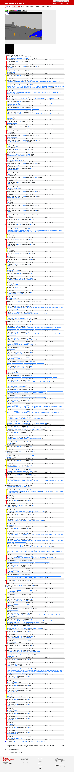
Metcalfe (16, 160)
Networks (32, 6)
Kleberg (12, 339)
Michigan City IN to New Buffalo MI (14, 448)
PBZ (31, 182)
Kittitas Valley (10, 118)
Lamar (26, 551)
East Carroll (20, 423)
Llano (57, 614)
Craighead (17, 141)
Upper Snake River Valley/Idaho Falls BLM (16, 323)
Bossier (16, 534)
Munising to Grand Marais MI (27, 279)
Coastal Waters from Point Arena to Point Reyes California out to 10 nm (31, 577)
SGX (28, 389)
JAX (29, 57)
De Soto (58, 534)
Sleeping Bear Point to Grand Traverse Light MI (41, 87)
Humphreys (36, 429)
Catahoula (37, 423)
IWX (31, 446)
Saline (30, 397)
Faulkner (9, 188)
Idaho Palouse (38, 562)
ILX (28, 664)
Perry (24, 397)
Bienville (50, 534)
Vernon (52, 412)
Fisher (8, 335)
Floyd (23, 381)
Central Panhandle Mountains (13, 562)
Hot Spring (44, 397)
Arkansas (20, 397)
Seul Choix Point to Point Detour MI (14, 353)
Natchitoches (37, 534)
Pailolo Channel (10, 546)
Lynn (32, 381)
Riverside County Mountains (13, 391)
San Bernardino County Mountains (54, 391)
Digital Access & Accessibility (60, 766)
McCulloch (12, 333)
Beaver (15, 193)
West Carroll (14, 423)
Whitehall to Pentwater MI (47, 491)
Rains (13, 551)
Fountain (17, 738)
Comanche (27, 329)
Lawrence (9, 428)
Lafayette (17, 412)
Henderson (17, 696)
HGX (28, 625)
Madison (29, 423)
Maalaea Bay (29, 546)
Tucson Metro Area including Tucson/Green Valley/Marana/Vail (22, 671)
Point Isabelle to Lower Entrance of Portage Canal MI (46, 377)
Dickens (34, 381)
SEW (30, 469)
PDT (28, 117)
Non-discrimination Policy (59, 764)
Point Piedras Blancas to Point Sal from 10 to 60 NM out (18, 600)
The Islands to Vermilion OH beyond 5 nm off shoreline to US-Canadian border (23, 231)
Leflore (26, 429)
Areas (18, 6)
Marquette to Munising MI (12, 466)
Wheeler (8, 386)
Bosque (42, 520)
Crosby (20, 381)
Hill (27, 520)
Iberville (13, 406)
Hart (10, 160)
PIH (30, 321)
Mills (50, 551)
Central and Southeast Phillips (30, 363)
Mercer (19, 197)
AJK (31, 524)
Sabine (42, 534)
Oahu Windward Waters (30, 480)
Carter (40, 329)
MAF (28, 357)
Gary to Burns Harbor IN (26, 462)
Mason (8, 486)
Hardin (10, 438)
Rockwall (32, 557)
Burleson (9, 627)
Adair (8, 160)
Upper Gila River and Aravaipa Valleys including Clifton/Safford (35, 673)
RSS (40, 768)
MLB (29, 154)
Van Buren (17, 188)
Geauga (12, 284)
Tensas (41, 423)
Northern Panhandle (30, 562)
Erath (8, 557)
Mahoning (9, 270)
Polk (37, 628)
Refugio (29, 339)
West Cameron (41, 412)
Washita (13, 327)
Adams (11, 67)
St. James (39, 406)
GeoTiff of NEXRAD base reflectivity (37, 741)
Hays (47, 614)
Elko (8, 127)
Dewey (28, 327)
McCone (42, 363)
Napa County (28, 637)
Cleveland (59, 327)
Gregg (46, 540)
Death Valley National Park (12, 651)
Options (19, 10)
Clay (32, 344)
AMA (28, 385)
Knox (30, 344)
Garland (27, 397)
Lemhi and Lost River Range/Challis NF (33, 323)
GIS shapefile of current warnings (20, 741)
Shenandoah (12, 165)
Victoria (8, 339)
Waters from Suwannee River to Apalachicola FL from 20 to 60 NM (20, 255)
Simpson (53, 428)
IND (28, 496)
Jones (53, 333)
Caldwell (27, 534)
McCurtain (9, 596)
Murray (11, 329)
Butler (8, 193)
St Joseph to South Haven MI (35, 491)
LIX (28, 405)
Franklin (32, 423)
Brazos (28, 628)
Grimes (42, 627)
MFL (29, 239)
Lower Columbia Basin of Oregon (44, 307)
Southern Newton (37, 438)
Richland (25, 423)
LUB (28, 380)
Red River (54, 534)
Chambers (21, 628)
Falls (30, 520)
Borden (18, 358)
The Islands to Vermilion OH (13, 230)
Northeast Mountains (17, 566)
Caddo (14, 329)
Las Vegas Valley (10, 656)
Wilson (60, 614)
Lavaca (23, 614)
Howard (12, 358)
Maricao (8, 72)
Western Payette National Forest (40, 313)
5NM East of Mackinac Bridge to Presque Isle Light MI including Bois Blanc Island (23, 103)
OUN (28, 326)
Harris (57, 627)
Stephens (32, 329)
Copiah (49, 428)
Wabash (13, 502)
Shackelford (57, 333)
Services (43, 6)
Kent (12, 381)
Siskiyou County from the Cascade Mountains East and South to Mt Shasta (41, 98)
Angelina (15, 540)
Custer (31, 327)
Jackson (49, 329)
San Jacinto (33, 628)
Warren (35, 428)
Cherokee (39, 540)
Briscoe (17, 381)
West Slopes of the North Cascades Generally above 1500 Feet (20, 476)
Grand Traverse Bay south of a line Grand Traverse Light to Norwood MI (21, 86)
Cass (19, 542)
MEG (36, 140)
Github (40, 763)
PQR (31, 347)
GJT (31, 168)
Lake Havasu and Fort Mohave (13, 647)
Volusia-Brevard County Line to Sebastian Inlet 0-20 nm (18, 155)
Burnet (49, 614)
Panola (28, 540)
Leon (12, 151)
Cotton (53, 329)
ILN (28, 604)
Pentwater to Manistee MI (12, 491)
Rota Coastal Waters (11, 511)
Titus (22, 542)
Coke (21, 333)
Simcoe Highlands (30, 318)
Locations (11, 10)
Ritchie (8, 123)
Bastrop (40, 614)
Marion (15, 429)
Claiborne (46, 428)
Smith (49, 540)
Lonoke (12, 137)
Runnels (24, 333)
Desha (34, 418)
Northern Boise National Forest (13, 313)
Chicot (11, 443)
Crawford (9, 701)
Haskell (43, 333)
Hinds (38, 428)
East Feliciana (41, 407)
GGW (31, 361)
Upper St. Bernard (54, 406)
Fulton (14, 691)
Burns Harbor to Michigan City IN (14, 462)
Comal (35, 614)
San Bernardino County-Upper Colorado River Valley (29, 651)
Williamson (53, 614)
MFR (30, 91)
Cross (8, 141)
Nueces (16, 339)
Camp (24, 542)
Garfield (19, 327)
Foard (19, 344)
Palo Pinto (46, 557)
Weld (8, 67)
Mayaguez (13, 72)
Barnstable (17, 506)
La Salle (23, 534)
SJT (28, 332)
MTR (31, 574)
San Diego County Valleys (37, 392)
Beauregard (9, 414)
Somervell (21, 557)
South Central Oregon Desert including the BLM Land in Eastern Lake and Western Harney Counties (27, 92)
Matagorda (28, 627)
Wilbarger (23, 344)
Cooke (8, 520)
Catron (8, 236)
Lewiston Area (23, 562)
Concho (40, 333)
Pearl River (22, 434)
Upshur (55, 540)
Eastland (35, 551)
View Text (17, 57)
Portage (17, 270)
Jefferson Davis (15, 428)
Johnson (17, 557)
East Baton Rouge (27, 406)
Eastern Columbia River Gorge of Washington (16, 318)
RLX (31, 121)
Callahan (31, 333)
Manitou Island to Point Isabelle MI (14, 377)
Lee (38, 614)
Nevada (35, 530)
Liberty (12, 627)
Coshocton (9, 183)
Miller (15, 530)
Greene (8, 661)
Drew (16, 418)
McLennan (38, 520)
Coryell (47, 551)
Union (8, 530)
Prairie (15, 137)
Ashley (8, 443)
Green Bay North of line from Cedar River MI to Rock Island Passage (46, 81)
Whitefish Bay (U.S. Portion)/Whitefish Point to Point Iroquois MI (43, 113)
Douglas (9, 225)
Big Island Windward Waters (19, 480)
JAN (28, 421)
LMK (36, 159)
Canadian (46, 327)
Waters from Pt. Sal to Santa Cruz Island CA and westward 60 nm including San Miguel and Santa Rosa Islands (35, 621)
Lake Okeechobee (11, 241)
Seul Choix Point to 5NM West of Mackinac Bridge (47, 86)
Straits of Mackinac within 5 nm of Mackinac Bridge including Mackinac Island (23, 109)
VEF (32, 645)
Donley (18, 386)
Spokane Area (10, 566)
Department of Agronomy (7, 763)
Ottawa (28, 486)
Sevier (31, 530)
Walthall (18, 434)
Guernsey (9, 582)
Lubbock (9, 381)
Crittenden (22, 141)
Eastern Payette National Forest (26, 313)
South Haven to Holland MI (14, 492)
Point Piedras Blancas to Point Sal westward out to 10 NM (19, 275)
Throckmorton (48, 333)
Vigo (12, 729)
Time (15, 10)
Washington (13, 407)
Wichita (26, 344)
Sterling (14, 335)
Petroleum (9, 363)
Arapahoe (9, 207)
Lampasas (58, 551)
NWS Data (37, 6)
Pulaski (37, 397)
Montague (12, 520)
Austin (51, 627)
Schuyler (12, 665)
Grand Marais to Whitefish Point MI (14, 279)
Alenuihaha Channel (36, 546)
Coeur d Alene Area (45, 562)
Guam (8, 516)
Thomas (8, 146)
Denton (16, 401)
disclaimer (62, 3)
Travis (44, 614)
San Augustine (10, 540)
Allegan (25, 486)
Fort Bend (16, 628)
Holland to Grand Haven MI (23, 491)
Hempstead (23, 530)
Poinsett (26, 141)
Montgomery (47, 627)
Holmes (40, 429)
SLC (31, 259)
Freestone (33, 520)
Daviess (14, 642)
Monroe (8, 137)
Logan (42, 327)
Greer (21, 329)
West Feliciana (35, 407)
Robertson (24, 520)
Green (13, 160)
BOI (30, 312)
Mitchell (8, 358)
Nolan (11, 335)
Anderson (13, 696)
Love (43, 329)
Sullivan (8, 705)
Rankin (41, 428)
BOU (36, 66)
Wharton (25, 628)
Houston (16, 627)
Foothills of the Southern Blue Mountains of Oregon (26, 307)
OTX (28, 560)
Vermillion (14, 733)
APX (31, 75)
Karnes (13, 614)
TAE (28, 145)
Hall (14, 381)
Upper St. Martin (22, 412)
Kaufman (28, 557)
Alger (13, 457)
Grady (15, 146)
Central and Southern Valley (17, 363)
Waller (54, 627)
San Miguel (9, 221)
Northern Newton (23, 438)
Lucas (8, 289)
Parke (10, 733)
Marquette (9, 457)
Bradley (12, 418)
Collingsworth (14, 386)
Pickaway (9, 605)
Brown (8, 333)
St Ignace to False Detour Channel (14, 77)
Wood (59, 540)
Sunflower (23, 429)
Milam (39, 551)
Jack (11, 401)
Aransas (25, 339)
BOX (33, 505)
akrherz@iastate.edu (24, 762)
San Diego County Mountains (40, 391)
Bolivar (19, 429)
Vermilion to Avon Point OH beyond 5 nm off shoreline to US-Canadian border (35, 230)
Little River (39, 530)
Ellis (14, 557)
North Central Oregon (11, 307)
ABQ (31, 219)
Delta (29, 551)
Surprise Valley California (22, 303)
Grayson (22, 551)
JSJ (28, 70)
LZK (36, 131)
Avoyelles (60, 412)
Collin (13, 401)
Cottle (38, 381)
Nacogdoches (24, 540)
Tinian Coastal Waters (29, 511)
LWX (36, 163)
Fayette (8, 616)
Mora (13, 265)
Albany (8, 202)
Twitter (40, 761)
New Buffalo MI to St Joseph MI (28, 448)
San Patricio (20, 339)
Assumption (34, 406)
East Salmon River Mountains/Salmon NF (50, 323)
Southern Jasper (30, 438)
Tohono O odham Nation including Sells (44, 671)
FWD (28, 400)
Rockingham (18, 165)
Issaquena (20, 428)
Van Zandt (9, 551)
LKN (28, 126)
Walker (12, 628)
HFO (31, 479)
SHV (28, 528)
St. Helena (9, 406)
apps (67, 3)
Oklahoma (50, 327)
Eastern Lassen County (12, 303)
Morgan (8, 665)
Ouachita (38, 418)
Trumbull (13, 270)
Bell (61, 551)
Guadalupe (9, 614)
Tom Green (35, 333)
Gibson (11, 633)
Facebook (41, 758)
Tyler (11, 123)
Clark (21, 418)
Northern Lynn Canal (11, 525)
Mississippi (12, 141)
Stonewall (42, 381)
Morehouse (9, 423)
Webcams (49, 6)
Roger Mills (24, 327)
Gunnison (12, 169)
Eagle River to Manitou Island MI (28, 377)
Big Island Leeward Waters (46, 546)
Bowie (62, 540)
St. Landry (28, 412)
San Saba (17, 333)
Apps (14, 6)
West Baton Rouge (19, 406)
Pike (18, 418)
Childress (49, 381)
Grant (40, 397)
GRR (33, 485)
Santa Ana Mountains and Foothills (26, 391)
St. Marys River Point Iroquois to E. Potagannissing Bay (18, 113)
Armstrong (22, 386)
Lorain (8, 63)
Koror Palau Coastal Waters (12, 610)
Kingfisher (38, 327)
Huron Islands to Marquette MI (24, 466)
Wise (8, 401)
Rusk (35, 540)
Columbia (12, 530)
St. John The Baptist (46, 406)
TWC (32, 668)
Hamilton (53, 551)
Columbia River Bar (11, 349)
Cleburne (9, 132)
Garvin (8, 329)
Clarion (12, 197)
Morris (13, 542)
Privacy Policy (57, 765)
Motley (45, 381)
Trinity (60, 627)
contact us (55, 3)
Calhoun (33, 339)
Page (8, 165)
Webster (12, 534)
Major (16, 327)
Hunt (19, 551)
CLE (29, 61)
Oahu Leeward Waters (52, 480)
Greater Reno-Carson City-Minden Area (15, 293)
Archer (11, 344)
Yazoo (28, 428)
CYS (31, 201)
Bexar (16, 614)
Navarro (8, 696)
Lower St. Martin (34, 412)
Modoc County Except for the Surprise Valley (16, 98)
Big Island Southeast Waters (20, 546)
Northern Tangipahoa (20, 407)
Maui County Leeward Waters (42, 480)
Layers (6, 10)
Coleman (62, 333)
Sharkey (25, 428)
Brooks (12, 146)
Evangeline (12, 412)
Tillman (46, 329)
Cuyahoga (12, 63)
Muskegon (17, 486)
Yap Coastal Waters (11, 591)
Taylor (27, 333)
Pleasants (15, 123)
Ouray (8, 169)
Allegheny (12, 193)
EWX (28, 613)
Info (27, 6)
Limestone (17, 520)
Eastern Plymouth (10, 506)
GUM (31, 510)
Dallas (23, 418)
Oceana (21, 486)
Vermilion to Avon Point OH (56, 230)
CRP (28, 338)
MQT (31, 80)
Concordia (45, 423)
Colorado (20, 627)
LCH (28, 411)
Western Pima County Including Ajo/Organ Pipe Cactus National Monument (22, 670)
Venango (9, 197)
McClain (54, 327)
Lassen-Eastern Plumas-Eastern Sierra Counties (17, 367)
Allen (8, 412)
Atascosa (12, 616)
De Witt (27, 614)
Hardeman (15, 344)
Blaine (34, 327)
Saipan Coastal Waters (39, 511)
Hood (25, 557)
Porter (8, 452)
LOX (31, 273)
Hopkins (16, 551)
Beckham (9, 327)
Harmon (56, 329)
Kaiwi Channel (10, 480)
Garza (26, 381)
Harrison (43, 540)
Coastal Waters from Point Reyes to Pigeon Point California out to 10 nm (22, 576)
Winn (33, 534)
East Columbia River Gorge (57, 307)
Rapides (56, 412)
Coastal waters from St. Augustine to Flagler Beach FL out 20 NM (20, 58)
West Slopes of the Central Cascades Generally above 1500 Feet (20, 471)
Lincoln (31, 418)
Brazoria (40, 628)
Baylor (8, 344)
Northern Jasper (16, 438)
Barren (20, 160)
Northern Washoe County (12, 298)
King (29, 381)
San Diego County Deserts (19, 637)
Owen (12, 677)
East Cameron (47, 412)
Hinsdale (16, 169)
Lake (17, 372)
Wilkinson (9, 434)
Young (11, 557)
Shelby (19, 540)
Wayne (8, 261)
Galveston (33, 627)
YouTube (40, 766)
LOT (33, 451)
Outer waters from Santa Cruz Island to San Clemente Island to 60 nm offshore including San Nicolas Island (29, 620)
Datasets (23, 6)
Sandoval (9, 250)
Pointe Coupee (28, 407)
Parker (42, 557)
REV (31, 292)
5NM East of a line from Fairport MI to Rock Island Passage (19, 81)
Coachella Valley (10, 637)
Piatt (8, 687)
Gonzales (31, 614)
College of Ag (5, 762)
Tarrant (39, 557)
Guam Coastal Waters (20, 511)
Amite (13, 434)
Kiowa (23, 329)
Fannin (32, 551)
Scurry (15, 358)
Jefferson (9, 151)
